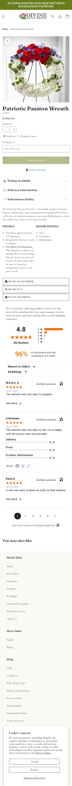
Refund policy (14, 706)
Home (5, 29)
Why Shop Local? (16, 683)
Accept (34, 761)
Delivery (12, 136)
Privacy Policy (43, 753)
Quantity (7, 124)
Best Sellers (13, 574)
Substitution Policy (17, 713)
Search (10, 640)
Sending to (13, 142)
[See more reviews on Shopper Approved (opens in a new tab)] (28, 466)
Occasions (12, 581)
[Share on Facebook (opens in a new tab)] (17, 466)
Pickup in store (29, 136)
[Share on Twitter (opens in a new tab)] (23, 466)
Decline (34, 770)
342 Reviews (24, 342)
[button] (52, 16)
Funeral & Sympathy (18, 604)
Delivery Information (18, 691)
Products (11, 589)
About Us (12, 619)
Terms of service (15, 721)
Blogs (10, 647)
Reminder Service (16, 611)
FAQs (9, 668)
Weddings (12, 596)
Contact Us (12, 675)
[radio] (52, 329)
